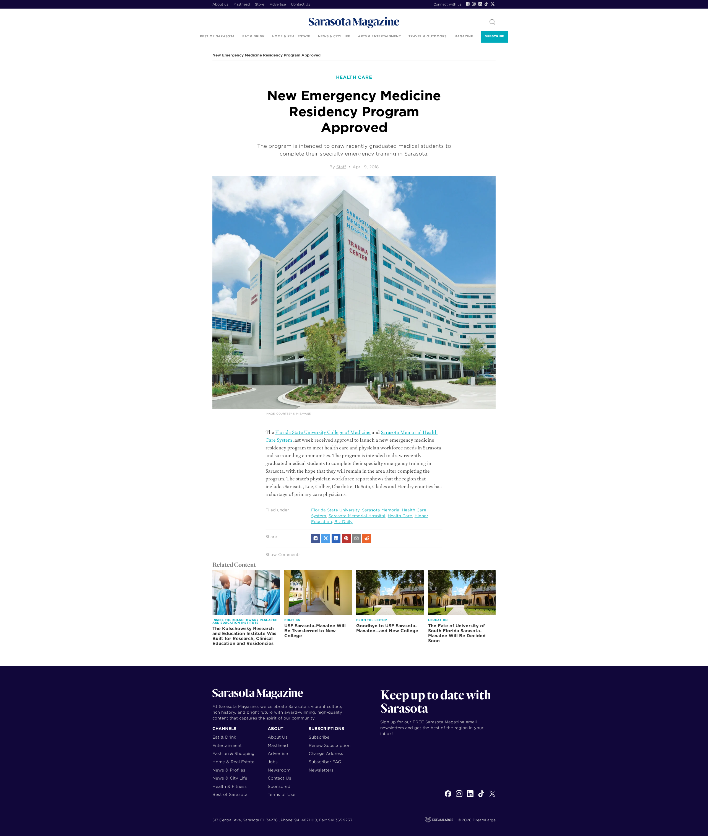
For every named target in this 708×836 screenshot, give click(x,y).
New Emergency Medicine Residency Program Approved (266, 55)
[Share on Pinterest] (346, 538)
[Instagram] (474, 4)
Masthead (241, 4)
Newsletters (321, 770)
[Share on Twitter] (325, 538)
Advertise (278, 4)
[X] (492, 796)
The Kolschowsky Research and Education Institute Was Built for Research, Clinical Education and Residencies (244, 636)
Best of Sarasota (217, 36)
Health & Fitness (229, 786)
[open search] (492, 22)
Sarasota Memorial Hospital (357, 516)
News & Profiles (228, 770)
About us (220, 4)
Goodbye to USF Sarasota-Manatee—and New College (387, 628)
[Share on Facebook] (315, 538)
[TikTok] (486, 4)
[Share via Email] (356, 538)
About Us (278, 737)
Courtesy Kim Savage (293, 413)
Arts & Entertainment (379, 36)
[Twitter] (493, 4)
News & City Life (334, 36)
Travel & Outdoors (427, 36)
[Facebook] (468, 4)
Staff (341, 167)
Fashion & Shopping (233, 753)
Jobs (273, 761)
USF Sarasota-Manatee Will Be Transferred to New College (315, 630)
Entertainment (227, 745)
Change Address (326, 753)
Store (259, 4)
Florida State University (335, 510)
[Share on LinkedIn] (336, 538)
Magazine (463, 36)
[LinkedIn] (480, 4)
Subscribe (494, 36)
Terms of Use (281, 794)
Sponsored (279, 786)
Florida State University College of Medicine (323, 432)
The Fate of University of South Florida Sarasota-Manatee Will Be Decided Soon (457, 633)
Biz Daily (343, 521)
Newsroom (279, 770)
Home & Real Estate (291, 36)
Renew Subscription (329, 745)
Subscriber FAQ (325, 761)
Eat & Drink (253, 36)
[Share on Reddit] (366, 538)
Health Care (400, 516)
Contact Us (300, 4)
